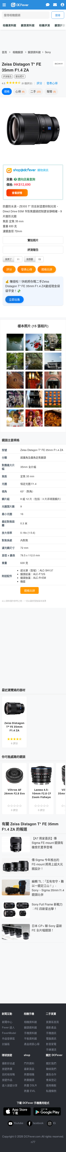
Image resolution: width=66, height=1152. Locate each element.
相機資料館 (9, 25)
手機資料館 (30, 1033)
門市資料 (29, 1063)
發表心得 (52, 83)
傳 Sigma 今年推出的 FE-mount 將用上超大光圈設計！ (47, 864)
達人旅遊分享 (9, 1085)
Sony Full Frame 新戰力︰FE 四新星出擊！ (47, 906)
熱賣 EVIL (29, 1091)
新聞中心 (7, 1022)
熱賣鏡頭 (29, 1080)
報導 (51, 91)
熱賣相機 (29, 1074)
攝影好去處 (8, 1063)
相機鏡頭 (18, 52)
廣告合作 (51, 1074)
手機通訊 (51, 1033)
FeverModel (9, 1033)
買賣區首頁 (52, 1022)
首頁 (4, 52)
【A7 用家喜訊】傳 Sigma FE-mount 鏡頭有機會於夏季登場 (47, 842)
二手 (35, 91)
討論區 (6, 1044)
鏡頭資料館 (27, 25)
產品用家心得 (31, 1044)
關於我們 (51, 1063)
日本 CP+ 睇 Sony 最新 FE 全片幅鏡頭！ (47, 928)
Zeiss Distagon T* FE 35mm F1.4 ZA (14, 726)
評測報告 (32, 250)
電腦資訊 (51, 1038)
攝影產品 (51, 1027)
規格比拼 (46, 269)
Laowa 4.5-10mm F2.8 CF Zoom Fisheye (41, 793)
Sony (48, 52)
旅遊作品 (7, 1080)
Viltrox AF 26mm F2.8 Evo (14, 791)
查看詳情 (17, 193)
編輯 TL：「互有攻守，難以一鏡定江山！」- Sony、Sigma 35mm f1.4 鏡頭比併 (48, 888)
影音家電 (51, 1044)
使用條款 (51, 1085)
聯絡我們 (51, 1069)
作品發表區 (8, 1038)
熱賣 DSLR (30, 1085)
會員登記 (51, 1080)
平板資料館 (30, 1038)
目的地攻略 (8, 1074)
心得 (19, 91)
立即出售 (14, 299)
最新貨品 (29, 1069)
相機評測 (44, 25)
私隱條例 (51, 1091)
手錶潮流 (51, 1049)
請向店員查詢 (26, 179)
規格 (7, 91)
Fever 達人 (8, 1027)
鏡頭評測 (60, 25)
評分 (39, 83)
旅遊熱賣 (7, 1069)
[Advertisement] (33, 646)
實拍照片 (32, 240)
